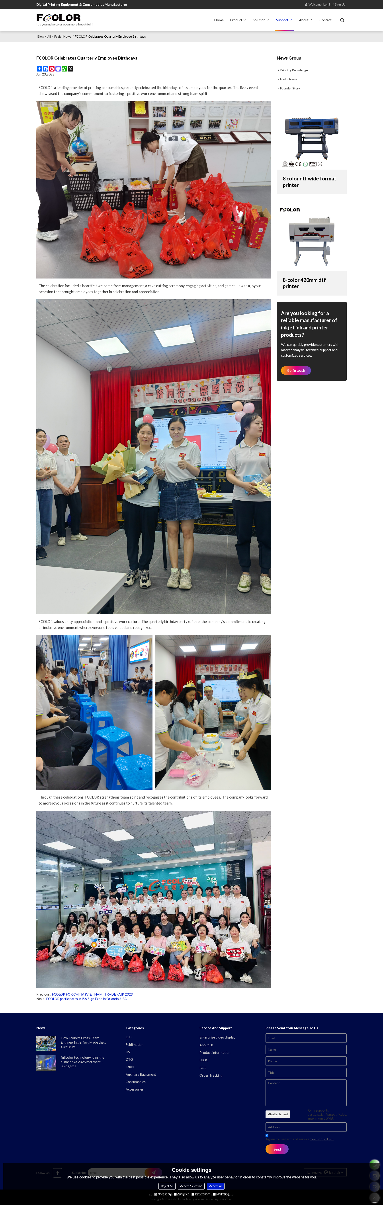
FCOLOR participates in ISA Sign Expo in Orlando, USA (86, 999)
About (304, 20)
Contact (325, 20)
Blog (40, 36)
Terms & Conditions (322, 1139)
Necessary (165, 1194)
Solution (259, 20)
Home (219, 20)
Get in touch (296, 370)
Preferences (203, 1194)
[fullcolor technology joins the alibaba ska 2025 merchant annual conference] (46, 1063)
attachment (280, 1114)
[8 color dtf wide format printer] (312, 135)
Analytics (183, 1194)
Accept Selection (191, 1186)
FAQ (202, 1068)
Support (282, 20)
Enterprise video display (217, 1037)
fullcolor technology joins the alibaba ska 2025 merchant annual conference (82, 1059)
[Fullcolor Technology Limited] (65, 17)
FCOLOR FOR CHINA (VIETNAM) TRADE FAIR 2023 (92, 994)
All (49, 36)
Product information (214, 1052)
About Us (206, 1045)
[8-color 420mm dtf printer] (312, 237)
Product (236, 20)
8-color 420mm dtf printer (304, 283)
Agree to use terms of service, (300, 1139)
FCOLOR (92, 797)
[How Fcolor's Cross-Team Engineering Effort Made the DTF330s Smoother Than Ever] (46, 1043)
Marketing (222, 1194)
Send (277, 1149)
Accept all (215, 1186)
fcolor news (62, 36)
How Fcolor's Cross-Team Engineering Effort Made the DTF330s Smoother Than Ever (84, 1040)
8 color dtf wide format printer (309, 182)
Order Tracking (211, 1075)
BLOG (203, 1060)
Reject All (167, 1186)
